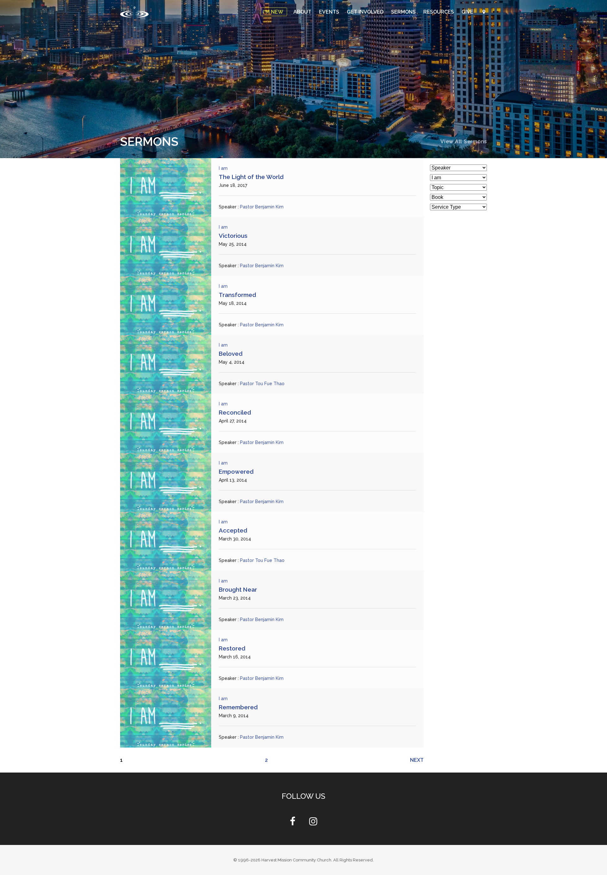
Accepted (233, 530)
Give (468, 12)
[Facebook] (292, 823)
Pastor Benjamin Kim (262, 206)
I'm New (273, 12)
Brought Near (238, 589)
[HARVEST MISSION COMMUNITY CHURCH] (134, 11)
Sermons (404, 12)
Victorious (233, 235)
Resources (439, 12)
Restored (232, 648)
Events (329, 12)
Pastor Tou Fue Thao (262, 383)
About (303, 12)
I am (223, 168)
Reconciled (235, 412)
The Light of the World (251, 176)
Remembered (238, 707)
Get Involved (366, 12)
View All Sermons (463, 142)
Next (417, 760)
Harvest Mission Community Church (296, 860)
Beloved (230, 353)
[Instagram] (313, 823)
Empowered (236, 471)
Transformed (237, 294)
